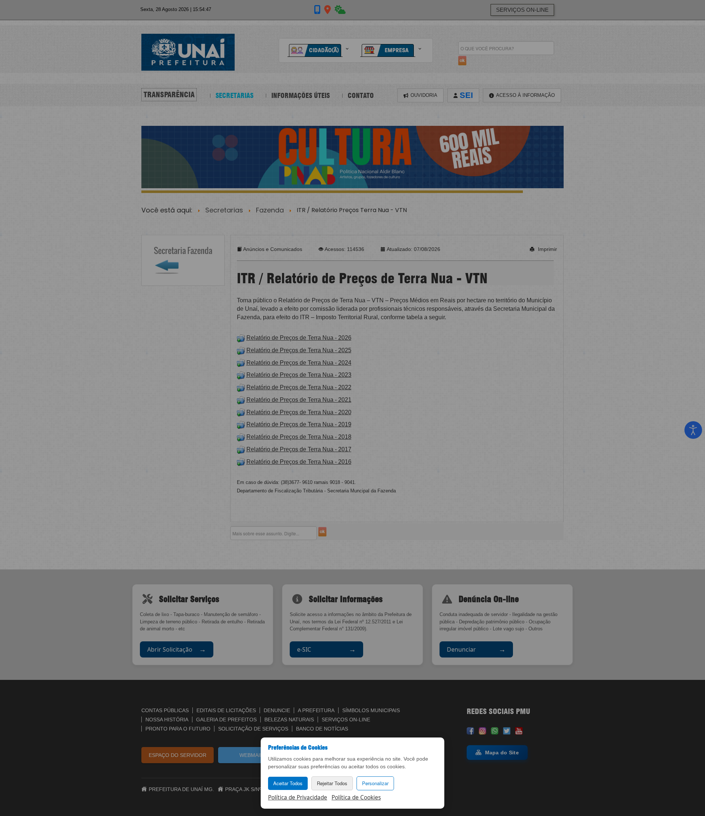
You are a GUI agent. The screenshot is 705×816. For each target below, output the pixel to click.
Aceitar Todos (288, 783)
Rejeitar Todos (332, 783)
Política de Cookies (356, 797)
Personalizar (375, 783)
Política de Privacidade (297, 797)
